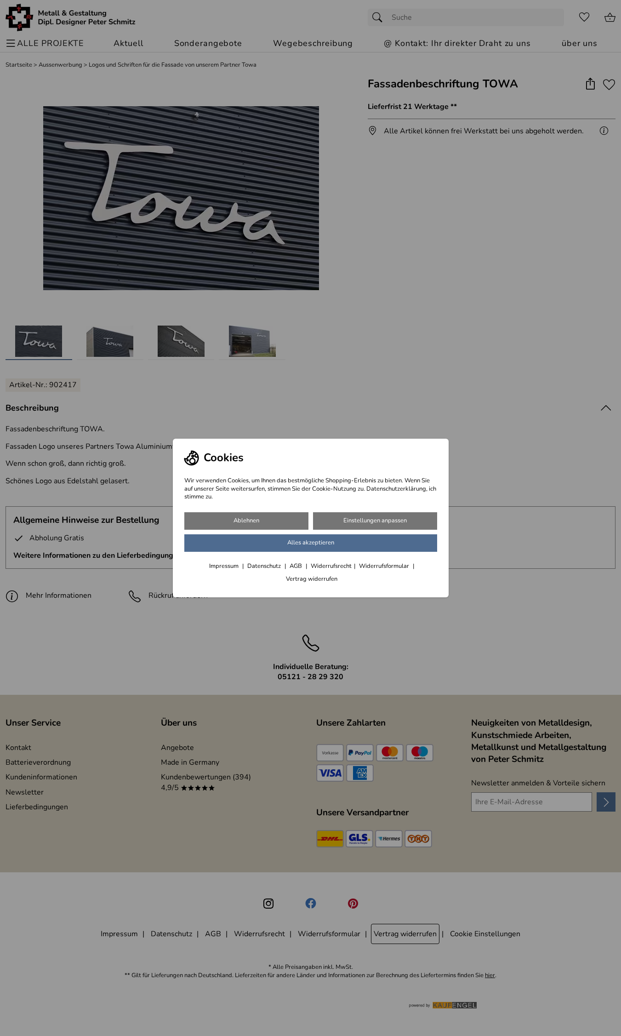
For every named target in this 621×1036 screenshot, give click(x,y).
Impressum (224, 566)
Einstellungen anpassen (375, 520)
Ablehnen (246, 520)
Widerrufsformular (384, 566)
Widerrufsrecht (331, 566)
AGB (296, 566)
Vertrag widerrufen (311, 579)
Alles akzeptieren (310, 542)
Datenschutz (264, 566)
